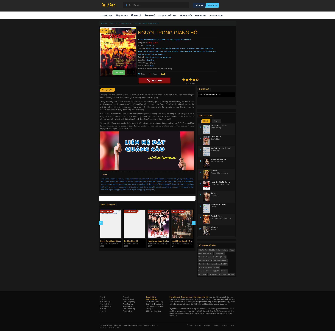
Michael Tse (209, 49)
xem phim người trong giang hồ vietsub (116, 190)
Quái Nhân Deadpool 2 (154, 304)
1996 (152, 66)
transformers (202, 274)
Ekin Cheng (150, 49)
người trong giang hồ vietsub (143, 184)
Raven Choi (201, 51)
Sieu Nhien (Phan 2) (219, 257)
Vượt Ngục (222, 274)
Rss (232, 325)
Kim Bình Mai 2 (216, 216)
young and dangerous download (137, 179)
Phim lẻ (205, 121)
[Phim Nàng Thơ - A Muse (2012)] (207, 230)
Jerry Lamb (150, 51)
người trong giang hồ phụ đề (150, 187)
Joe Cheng (167, 51)
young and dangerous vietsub (112, 179)
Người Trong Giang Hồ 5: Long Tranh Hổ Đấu (182, 241)
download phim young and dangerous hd (151, 181)
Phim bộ (216, 121)
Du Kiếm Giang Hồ (131, 241)
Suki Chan (159, 51)
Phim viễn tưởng (105, 306)
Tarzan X (214, 171)
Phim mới (187, 15)
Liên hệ (198, 325)
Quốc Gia (123, 15)
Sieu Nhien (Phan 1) (204, 257)
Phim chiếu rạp (105, 302)
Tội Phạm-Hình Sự (158, 57)
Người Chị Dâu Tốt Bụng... (220, 182)
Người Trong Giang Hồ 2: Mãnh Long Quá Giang (111, 241)
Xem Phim (118, 72)
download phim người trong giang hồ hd (177, 187)
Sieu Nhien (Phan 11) (205, 260)
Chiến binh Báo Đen (153, 311)
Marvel (232, 250)
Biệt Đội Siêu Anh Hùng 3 (155, 302)
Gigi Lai (168, 49)
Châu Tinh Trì (202, 250)
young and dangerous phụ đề (121, 181)
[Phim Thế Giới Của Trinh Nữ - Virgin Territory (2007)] (207, 129)
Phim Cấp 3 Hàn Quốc (205, 253)
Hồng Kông (150, 60)
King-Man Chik (190, 51)
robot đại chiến (219, 253)
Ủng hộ (189, 325)
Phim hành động (105, 304)
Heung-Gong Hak (150, 54)
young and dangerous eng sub (119, 184)
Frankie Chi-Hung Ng (187, 49)
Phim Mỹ (126, 297)
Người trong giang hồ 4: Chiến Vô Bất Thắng (159, 241)
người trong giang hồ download (167, 184)
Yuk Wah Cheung (178, 51)
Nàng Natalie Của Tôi (218, 205)
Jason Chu (142, 51)
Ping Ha (141, 54)
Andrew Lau (150, 46)
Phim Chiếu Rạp (169, 15)
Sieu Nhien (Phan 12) (220, 260)
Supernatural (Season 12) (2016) (208, 271)
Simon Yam (200, 49)
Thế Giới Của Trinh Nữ (219, 125)
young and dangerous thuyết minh (163, 179)
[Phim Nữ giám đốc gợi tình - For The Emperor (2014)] (207, 163)
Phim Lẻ (137, 15)
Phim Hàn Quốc (128, 299)
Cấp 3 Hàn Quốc (214, 250)
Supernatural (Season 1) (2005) (217, 264)
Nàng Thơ (214, 227)
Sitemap (216, 325)
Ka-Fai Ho (161, 54)
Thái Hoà (224, 271)
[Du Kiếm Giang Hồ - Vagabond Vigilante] (135, 224)
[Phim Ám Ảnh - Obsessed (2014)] (207, 197)
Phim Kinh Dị (127, 311)
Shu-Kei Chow (211, 51)
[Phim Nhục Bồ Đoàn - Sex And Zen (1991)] (207, 140)
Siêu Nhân (201, 264)
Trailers (201, 15)
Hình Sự (168, 57)
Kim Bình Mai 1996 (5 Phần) (221, 148)
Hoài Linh (225, 250)
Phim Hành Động (129, 309)
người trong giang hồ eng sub (143, 190)
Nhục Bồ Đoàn (216, 137)
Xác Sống (231, 274)
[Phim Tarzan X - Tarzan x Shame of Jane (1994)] (207, 174)
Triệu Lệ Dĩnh (213, 274)
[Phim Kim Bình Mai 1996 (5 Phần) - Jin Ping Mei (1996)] (207, 151)
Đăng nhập (212, 5)
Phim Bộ (151, 15)
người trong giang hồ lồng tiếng (126, 187)
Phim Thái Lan (128, 304)
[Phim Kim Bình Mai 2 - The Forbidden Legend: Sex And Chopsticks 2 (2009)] (207, 219)
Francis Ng (175, 49)
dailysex (225, 325)
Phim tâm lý (104, 309)
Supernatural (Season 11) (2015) (208, 267)
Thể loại (107, 15)
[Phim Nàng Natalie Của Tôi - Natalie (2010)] (207, 208)
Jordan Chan (159, 49)
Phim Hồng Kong (129, 302)
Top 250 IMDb (216, 15)
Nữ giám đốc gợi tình (218, 159)
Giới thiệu (207, 325)
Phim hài (103, 311)
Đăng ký (199, 5)
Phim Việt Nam (128, 306)
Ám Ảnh (213, 193)
